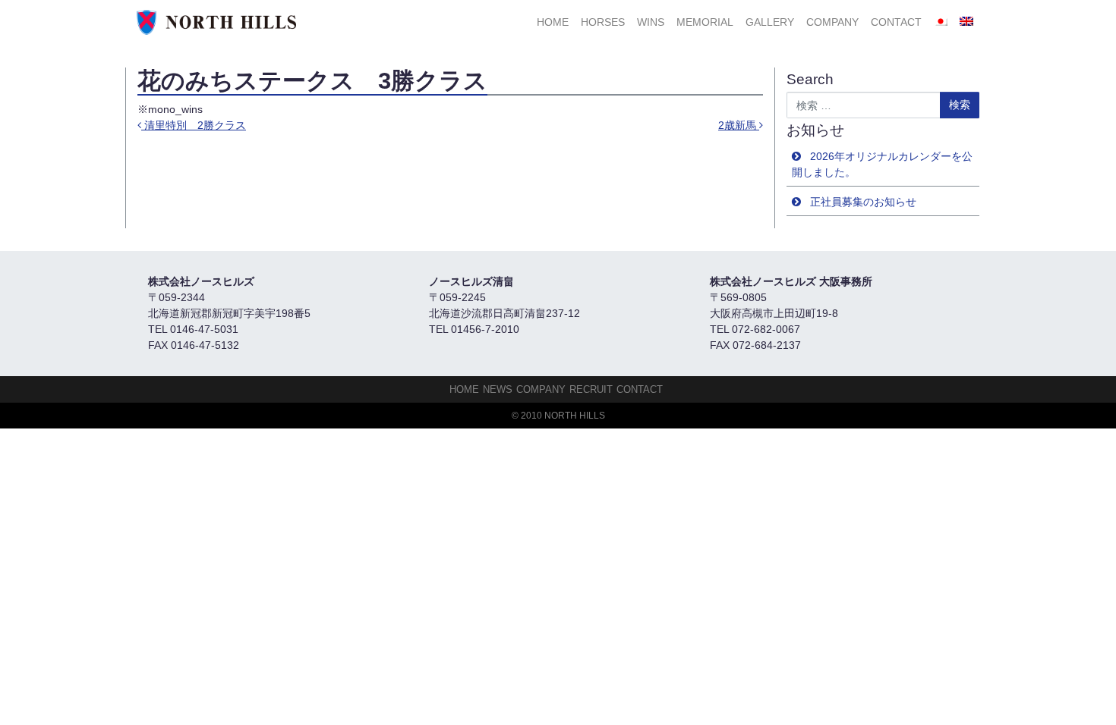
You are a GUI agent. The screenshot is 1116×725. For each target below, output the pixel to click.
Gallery (770, 22)
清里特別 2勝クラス (193, 125)
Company (832, 22)
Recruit (591, 389)
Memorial (704, 22)
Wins (650, 22)
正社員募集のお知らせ (863, 202)
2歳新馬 (738, 125)
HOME (553, 22)
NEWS (497, 389)
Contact (896, 22)
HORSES (603, 22)
